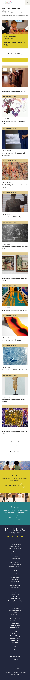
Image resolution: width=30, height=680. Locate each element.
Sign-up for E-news (15, 656)
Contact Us (15, 659)
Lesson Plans (15, 623)
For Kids (15, 596)
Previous (3, 28)
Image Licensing (15, 674)
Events (15, 612)
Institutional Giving (15, 638)
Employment (15, 577)
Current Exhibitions (15, 608)
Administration (15, 575)
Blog (15, 646)
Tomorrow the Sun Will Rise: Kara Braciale (14, 370)
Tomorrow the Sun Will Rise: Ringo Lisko (14, 91)
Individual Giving (15, 636)
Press (15, 653)
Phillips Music (15, 615)
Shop (15, 649)
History (15, 572)
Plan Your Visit (15, 587)
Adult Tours (15, 592)
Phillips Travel (15, 640)
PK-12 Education (15, 621)
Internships (15, 579)
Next (27, 28)
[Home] (15, 533)
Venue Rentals (15, 581)
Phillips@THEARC (15, 627)
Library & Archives (15, 625)
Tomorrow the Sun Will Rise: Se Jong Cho (14, 310)
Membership (15, 633)
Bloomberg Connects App (15, 600)
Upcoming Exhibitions (15, 610)
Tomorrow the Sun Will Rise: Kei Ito (12, 340)
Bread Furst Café (15, 598)
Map (15, 590)
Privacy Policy (7, 672)
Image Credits (23, 672)
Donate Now (15, 642)
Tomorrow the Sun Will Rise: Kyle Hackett (14, 217)
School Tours (15, 594)
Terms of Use (15, 672)
